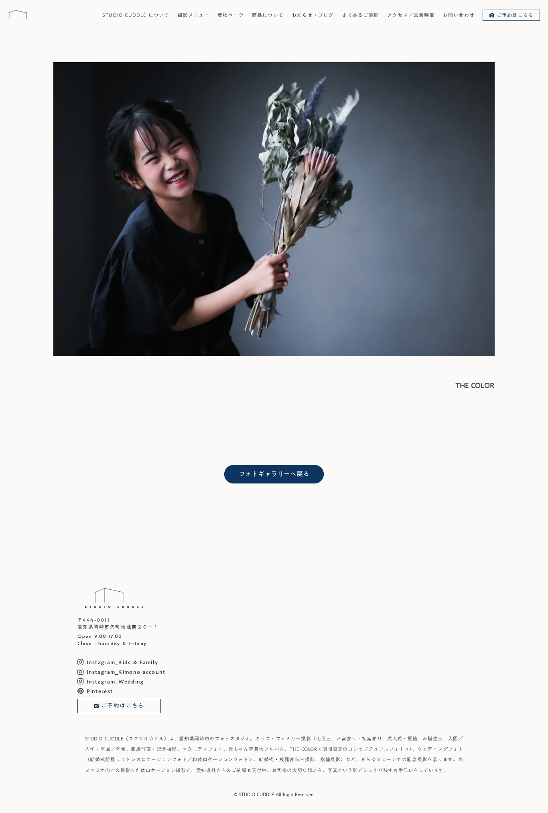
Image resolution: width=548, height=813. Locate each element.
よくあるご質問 (360, 15)
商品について (268, 15)
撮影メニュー (193, 15)
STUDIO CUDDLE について (136, 15)
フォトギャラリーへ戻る (274, 473)
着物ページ (230, 15)
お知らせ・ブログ (313, 15)
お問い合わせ (459, 15)
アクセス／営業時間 (411, 15)
